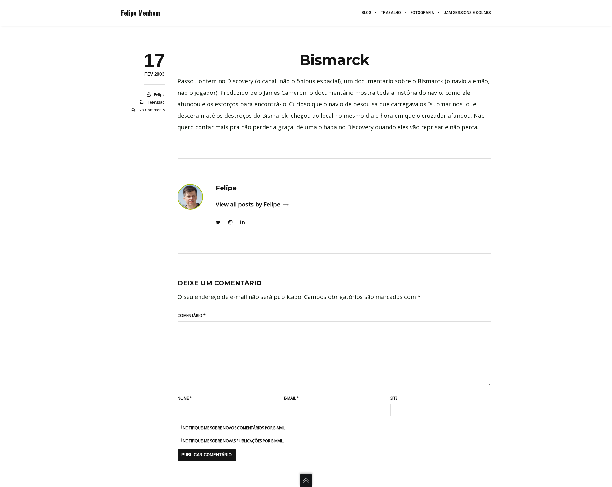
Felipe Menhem (140, 13)
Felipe (159, 94)
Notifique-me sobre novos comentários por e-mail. (234, 428)
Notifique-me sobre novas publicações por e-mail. (233, 441)
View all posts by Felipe (248, 204)
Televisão (156, 102)
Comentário (192, 315)
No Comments (152, 110)
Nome (185, 398)
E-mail (291, 398)
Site (393, 398)
